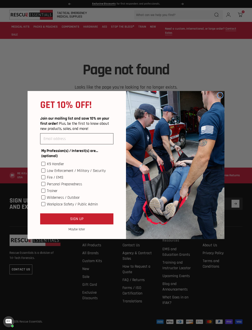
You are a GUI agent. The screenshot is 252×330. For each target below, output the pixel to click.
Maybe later (77, 229)
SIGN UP (76, 218)
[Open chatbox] (8, 321)
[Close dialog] (220, 95)
